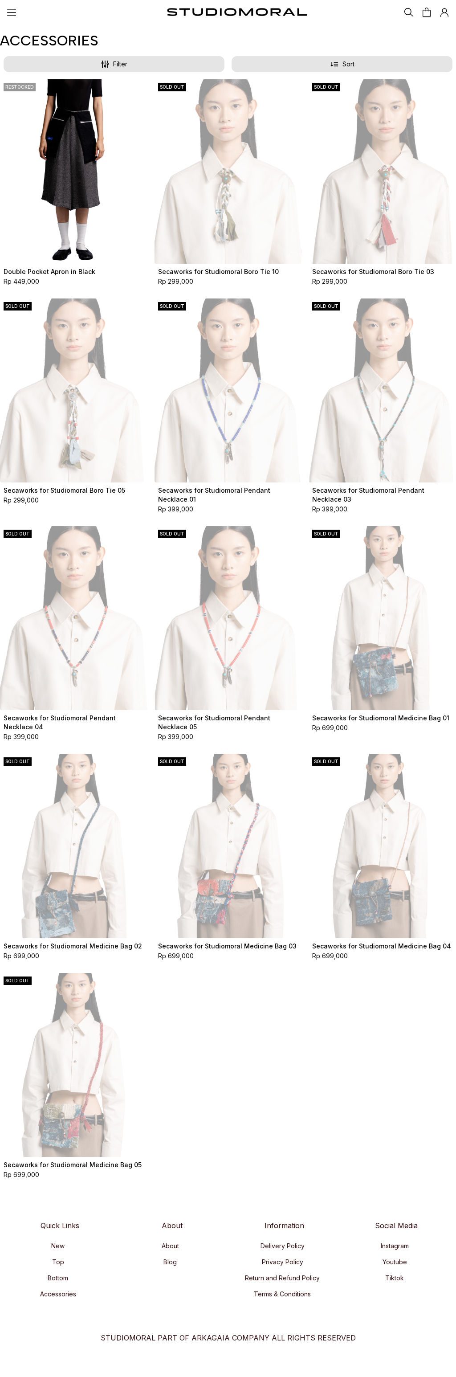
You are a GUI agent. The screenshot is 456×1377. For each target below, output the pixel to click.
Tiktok (394, 1278)
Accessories (58, 1294)
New (58, 1246)
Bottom (58, 1278)
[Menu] (12, 12)
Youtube (395, 1262)
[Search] (409, 12)
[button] (444, 12)
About (170, 1246)
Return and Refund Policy (282, 1278)
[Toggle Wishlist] (139, 255)
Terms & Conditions (282, 1294)
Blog (170, 1262)
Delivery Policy (283, 1246)
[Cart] (427, 12)
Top (58, 1262)
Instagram (395, 1246)
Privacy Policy (282, 1262)
